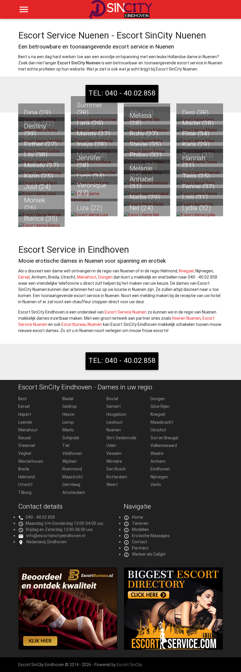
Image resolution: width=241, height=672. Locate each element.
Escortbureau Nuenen (81, 324)
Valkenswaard (163, 445)
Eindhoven (160, 469)
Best (22, 398)
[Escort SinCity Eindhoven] (121, 12)
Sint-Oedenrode (121, 437)
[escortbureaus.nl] (68, 648)
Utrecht (25, 484)
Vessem (114, 453)
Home (137, 517)
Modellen (140, 529)
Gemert (113, 406)
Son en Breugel (164, 437)
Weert (112, 484)
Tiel (65, 445)
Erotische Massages (151, 535)
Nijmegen (159, 477)
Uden (111, 445)
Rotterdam (116, 477)
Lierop (68, 422)
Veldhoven (72, 453)
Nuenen (113, 430)
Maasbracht (161, 422)
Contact (139, 541)
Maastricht (72, 477)
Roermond (72, 469)
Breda (23, 469)
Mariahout (86, 277)
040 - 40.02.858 (40, 517)
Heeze (68, 414)
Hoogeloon (116, 414)
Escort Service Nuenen (126, 312)
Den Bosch (116, 469)
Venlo (155, 484)
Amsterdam (73, 492)
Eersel (24, 277)
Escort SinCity (129, 664)
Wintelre (114, 461)
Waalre (156, 453)
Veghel (24, 453)
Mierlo (68, 430)
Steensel (26, 445)
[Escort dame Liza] (94, 215)
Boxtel (112, 398)
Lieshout (114, 422)
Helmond (26, 477)
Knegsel (186, 271)
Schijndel (70, 437)
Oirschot (158, 430)
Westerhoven (30, 461)
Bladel (67, 398)
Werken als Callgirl (148, 554)
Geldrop (69, 406)
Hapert (24, 414)
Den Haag (71, 484)
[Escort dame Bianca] (41, 225)
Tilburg (24, 492)
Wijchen (69, 461)
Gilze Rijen (160, 406)
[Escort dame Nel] (147, 215)
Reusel (24, 437)
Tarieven (140, 523)
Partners (140, 548)
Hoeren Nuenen (186, 318)
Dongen (105, 277)
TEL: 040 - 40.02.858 (121, 93)
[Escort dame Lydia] (199, 215)
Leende (25, 422)
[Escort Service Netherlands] (173, 648)
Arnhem (157, 461)
